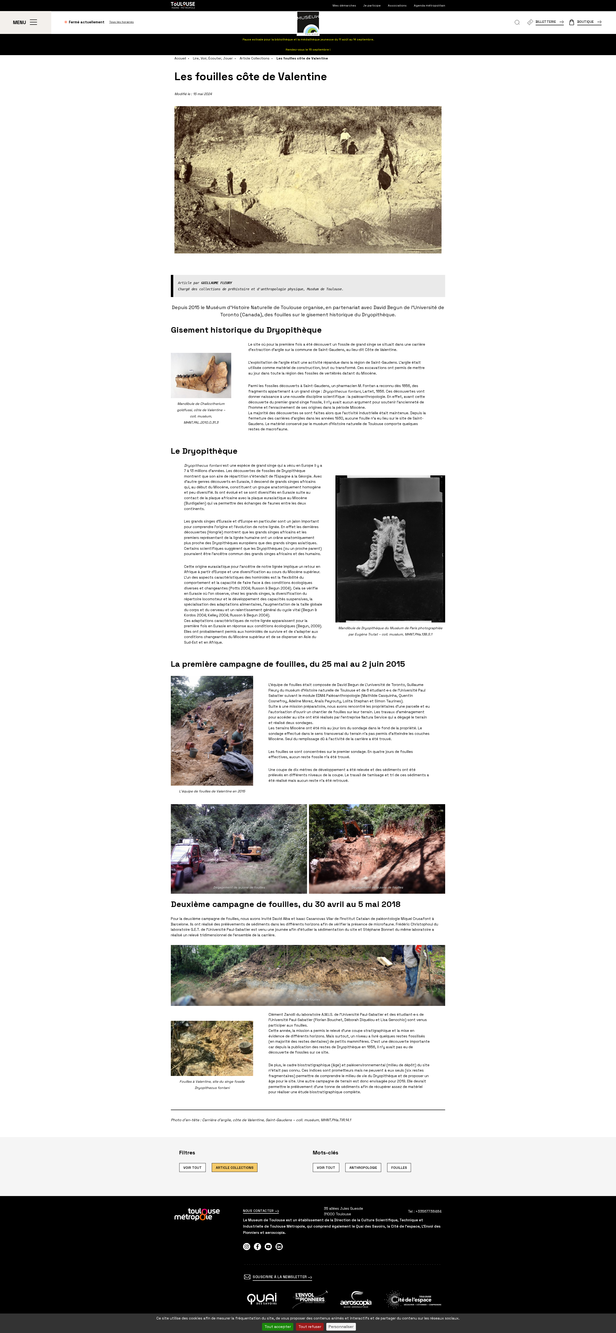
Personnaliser (341, 1326)
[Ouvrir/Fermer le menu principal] (33, 22)
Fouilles (399, 1167)
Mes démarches (344, 5)
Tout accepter (277, 1326)
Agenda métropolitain (429, 5)
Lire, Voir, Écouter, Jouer (213, 58)
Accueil (180, 58)
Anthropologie (363, 1167)
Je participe (372, 5)
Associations (397, 5)
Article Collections (255, 58)
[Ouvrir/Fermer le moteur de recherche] (517, 22)
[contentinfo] (308, 1264)
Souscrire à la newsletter (280, 1277)
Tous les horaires (121, 22)
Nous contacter (259, 1211)
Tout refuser (309, 1326)
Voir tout (192, 1167)
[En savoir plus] (262, 1299)
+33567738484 (429, 1211)
